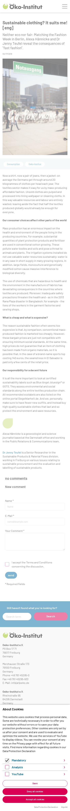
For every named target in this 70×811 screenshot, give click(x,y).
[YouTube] (7, 775)
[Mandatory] (7, 761)
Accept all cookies (35, 799)
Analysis (17, 767)
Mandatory (19, 760)
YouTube (17, 774)
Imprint (64, 807)
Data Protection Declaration (19, 751)
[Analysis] (7, 768)
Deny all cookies (35, 791)
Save (35, 783)
